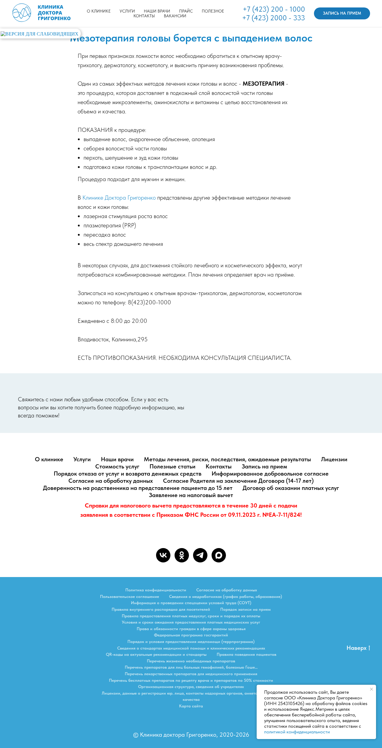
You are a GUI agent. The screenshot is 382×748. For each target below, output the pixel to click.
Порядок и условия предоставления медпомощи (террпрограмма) (191, 641)
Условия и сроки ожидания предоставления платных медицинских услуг (191, 622)
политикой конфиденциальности (297, 732)
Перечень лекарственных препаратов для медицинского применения (191, 673)
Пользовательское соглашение (129, 596)
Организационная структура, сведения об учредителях (191, 686)
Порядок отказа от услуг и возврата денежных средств (127, 473)
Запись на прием (264, 466)
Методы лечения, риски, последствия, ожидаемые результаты (227, 459)
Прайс (186, 11)
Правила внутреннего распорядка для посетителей (161, 609)
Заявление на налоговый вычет (191, 495)
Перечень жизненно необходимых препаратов (191, 660)
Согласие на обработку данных (110, 480)
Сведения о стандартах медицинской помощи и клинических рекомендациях (191, 648)
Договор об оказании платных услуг (291, 487)
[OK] (182, 555)
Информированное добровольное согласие (270, 473)
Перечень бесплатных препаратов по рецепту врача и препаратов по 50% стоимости (191, 680)
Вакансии (175, 15)
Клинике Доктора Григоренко (119, 197)
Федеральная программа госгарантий (191, 635)
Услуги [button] (127, 11)
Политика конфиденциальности (155, 589)
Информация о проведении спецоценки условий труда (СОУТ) (191, 602)
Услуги (82, 459)
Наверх (356, 647)
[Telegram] (200, 555)
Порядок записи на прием (245, 609)
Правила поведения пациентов (246, 654)
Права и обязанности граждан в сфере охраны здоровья (191, 628)
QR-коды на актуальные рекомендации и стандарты (156, 654)
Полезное (213, 11)
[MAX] (219, 555)
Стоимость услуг (117, 466)
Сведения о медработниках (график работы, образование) (225, 596)
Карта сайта (191, 706)
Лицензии (334, 459)
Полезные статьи (172, 466)
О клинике (99, 11)
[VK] (163, 555)
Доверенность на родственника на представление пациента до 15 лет (137, 487)
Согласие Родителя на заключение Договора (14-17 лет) (238, 480)
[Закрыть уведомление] (372, 689)
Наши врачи (157, 11)
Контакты (144, 15)
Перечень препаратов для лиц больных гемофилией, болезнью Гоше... (191, 667)
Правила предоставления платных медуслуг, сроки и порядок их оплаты (191, 615)
